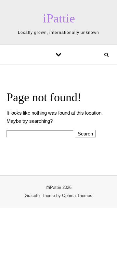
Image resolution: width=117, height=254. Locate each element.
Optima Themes (77, 195)
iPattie (59, 18)
